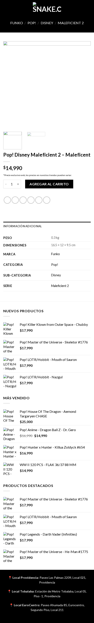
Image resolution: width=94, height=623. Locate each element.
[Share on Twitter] (23, 200)
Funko (16, 23)
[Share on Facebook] (15, 200)
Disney (47, 23)
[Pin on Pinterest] (38, 200)
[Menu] (6, 7)
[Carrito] (88, 7)
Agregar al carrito (49, 184)
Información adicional (22, 226)
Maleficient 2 (71, 23)
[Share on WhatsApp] (7, 200)
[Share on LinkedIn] (46, 200)
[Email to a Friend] (31, 200)
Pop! (32, 23)
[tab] (47, 226)
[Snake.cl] (47, 7)
